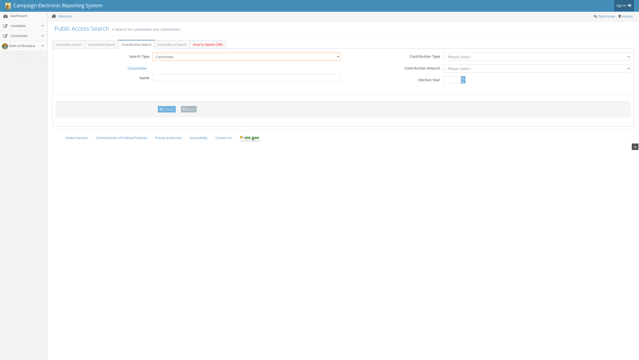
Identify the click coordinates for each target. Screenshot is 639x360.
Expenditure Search (172, 44)
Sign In (621, 5)
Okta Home (606, 16)
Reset (190, 109)
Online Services (76, 138)
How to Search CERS (208, 44)
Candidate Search (69, 44)
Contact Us (223, 138)
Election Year (429, 80)
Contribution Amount (422, 68)
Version (627, 16)
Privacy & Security (168, 138)
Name (145, 78)
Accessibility (198, 138)
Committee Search (101, 44)
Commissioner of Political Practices (121, 138)
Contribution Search (137, 44)
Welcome (65, 16)
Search (168, 109)
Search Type (139, 56)
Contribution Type (425, 56)
